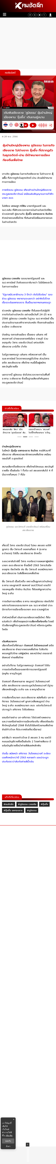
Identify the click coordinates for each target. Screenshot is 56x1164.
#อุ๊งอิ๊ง (44, 804)
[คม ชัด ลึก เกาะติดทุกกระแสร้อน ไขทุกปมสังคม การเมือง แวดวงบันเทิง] (28, 6)
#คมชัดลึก (9, 804)
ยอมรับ (8, 1141)
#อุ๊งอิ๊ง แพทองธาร (13, 810)
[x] (35, 15)
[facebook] (30, 15)
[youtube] (40, 15)
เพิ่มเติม (9, 1135)
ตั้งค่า (8, 1146)
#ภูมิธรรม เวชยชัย (27, 804)
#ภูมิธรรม (32, 810)
